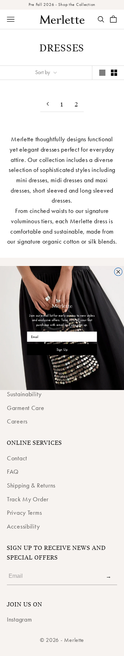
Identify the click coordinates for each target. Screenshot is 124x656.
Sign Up (62, 349)
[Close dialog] (118, 272)
